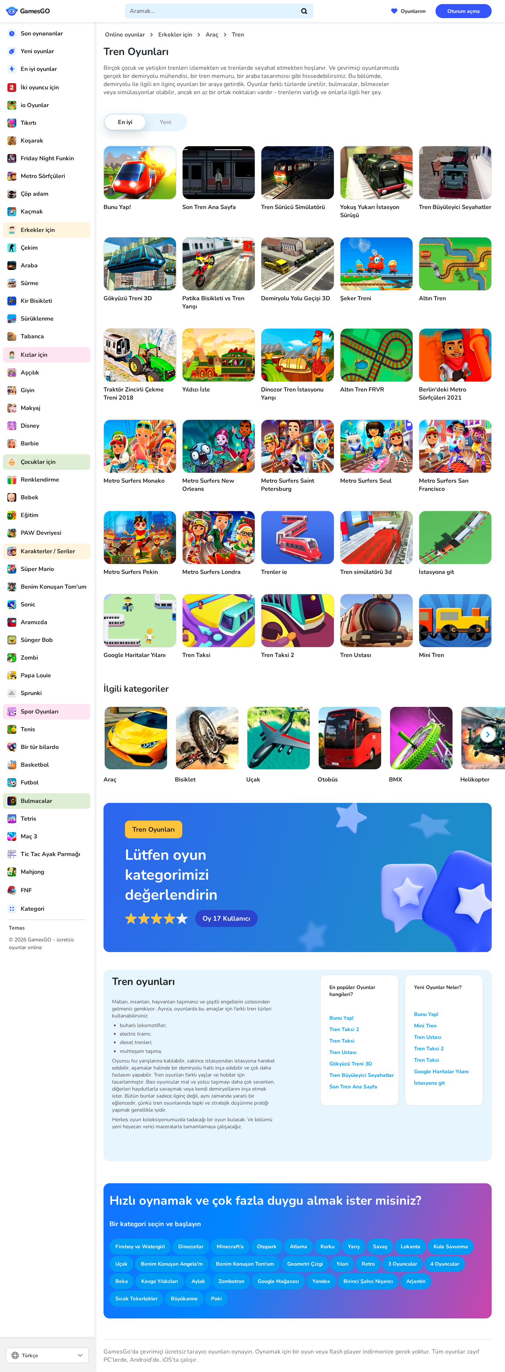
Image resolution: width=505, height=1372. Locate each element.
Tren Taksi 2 (344, 1029)
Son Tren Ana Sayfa (353, 1086)
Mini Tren (425, 1025)
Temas (17, 927)
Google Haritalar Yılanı (441, 1071)
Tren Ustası (343, 1052)
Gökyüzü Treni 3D (350, 1063)
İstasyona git (429, 1083)
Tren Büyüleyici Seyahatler (361, 1075)
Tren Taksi (342, 1040)
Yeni (165, 122)
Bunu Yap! (341, 1018)
